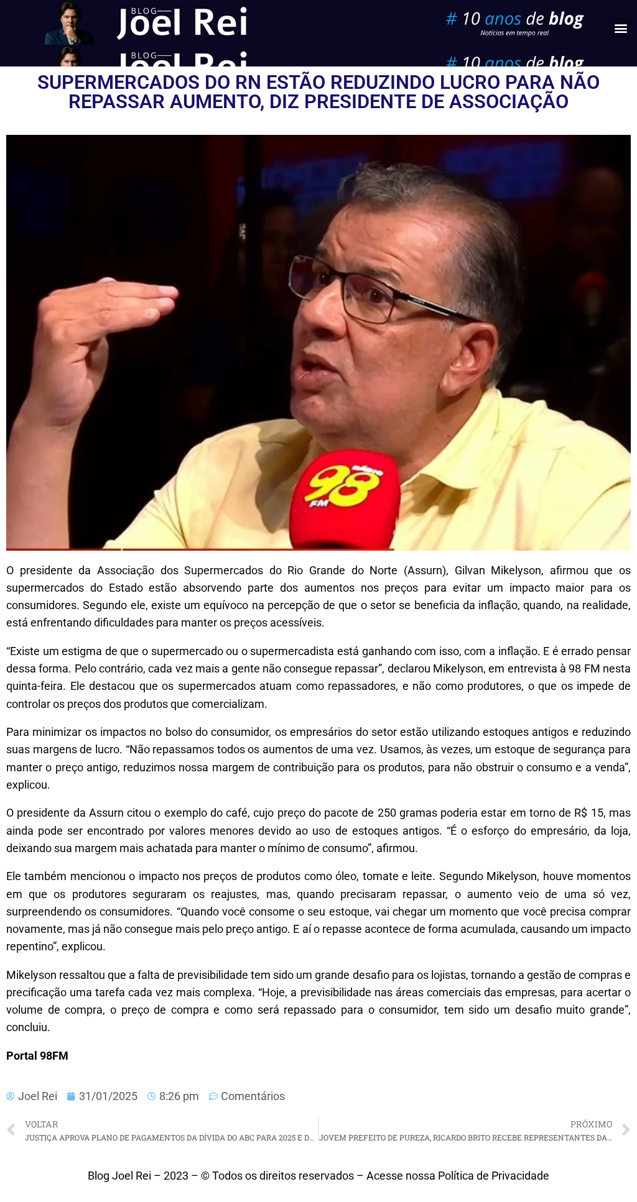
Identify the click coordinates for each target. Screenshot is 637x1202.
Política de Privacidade (493, 1176)
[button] (620, 27)
